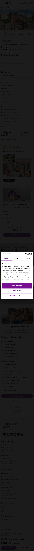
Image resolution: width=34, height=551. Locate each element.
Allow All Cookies (17, 285)
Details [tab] (17, 258)
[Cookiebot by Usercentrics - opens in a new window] (25, 254)
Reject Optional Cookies (17, 295)
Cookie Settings (16, 290)
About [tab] (28, 258)
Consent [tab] (6, 258)
